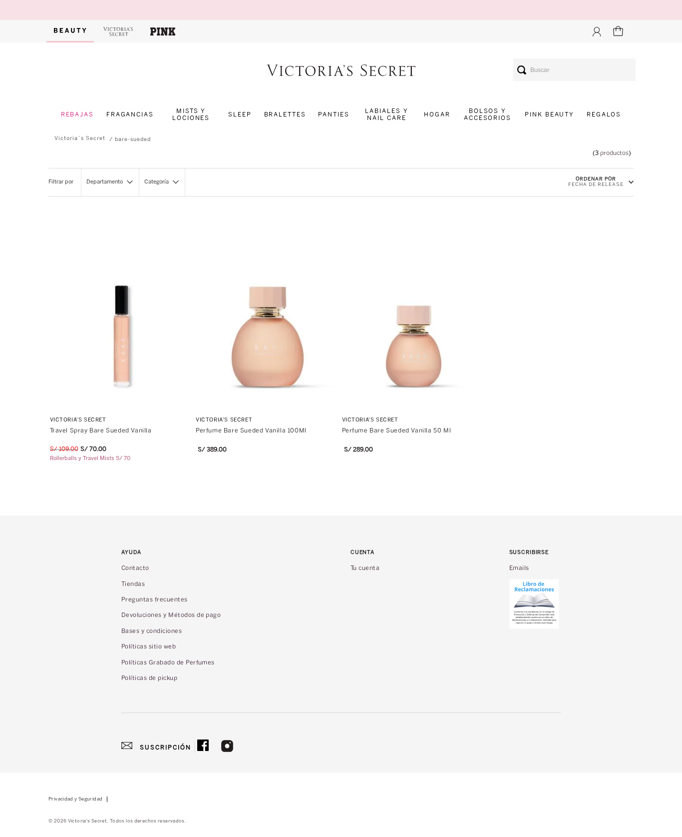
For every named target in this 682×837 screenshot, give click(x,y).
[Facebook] (203, 747)
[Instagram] (227, 747)
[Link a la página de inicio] (79, 138)
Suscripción (165, 747)
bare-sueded (133, 139)
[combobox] (574, 69)
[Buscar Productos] (521, 69)
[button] (110, 182)
